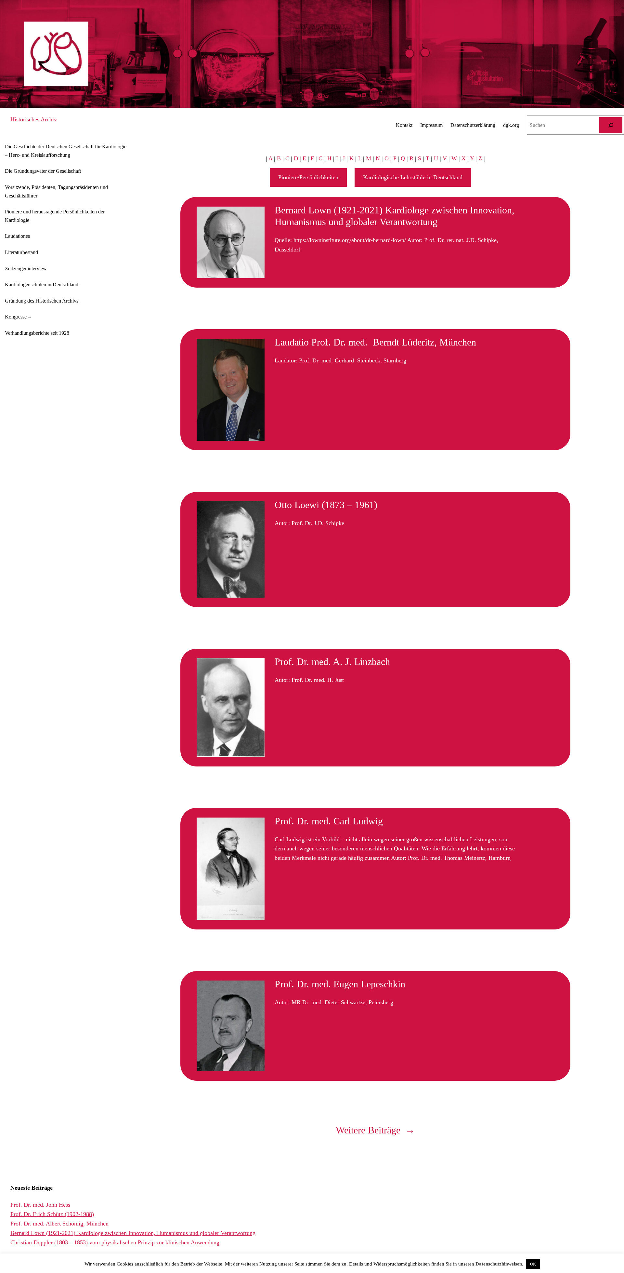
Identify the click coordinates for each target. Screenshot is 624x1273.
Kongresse (16, 316)
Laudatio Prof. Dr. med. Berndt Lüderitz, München (375, 342)
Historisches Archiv (33, 119)
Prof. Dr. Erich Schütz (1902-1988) (52, 1214)
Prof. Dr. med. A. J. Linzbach (332, 661)
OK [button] (533, 1264)
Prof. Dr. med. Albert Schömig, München (59, 1223)
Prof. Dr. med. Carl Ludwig (329, 821)
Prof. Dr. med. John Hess (40, 1204)
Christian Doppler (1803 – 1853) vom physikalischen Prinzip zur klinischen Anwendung (114, 1242)
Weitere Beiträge (375, 1130)
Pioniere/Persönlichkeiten (308, 177)
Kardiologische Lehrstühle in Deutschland (412, 177)
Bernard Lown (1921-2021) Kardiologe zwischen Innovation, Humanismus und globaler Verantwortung (394, 216)
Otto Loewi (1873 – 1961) (326, 504)
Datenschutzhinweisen (498, 1263)
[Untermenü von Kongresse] (29, 316)
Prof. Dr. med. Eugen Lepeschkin (340, 984)
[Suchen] (610, 125)
